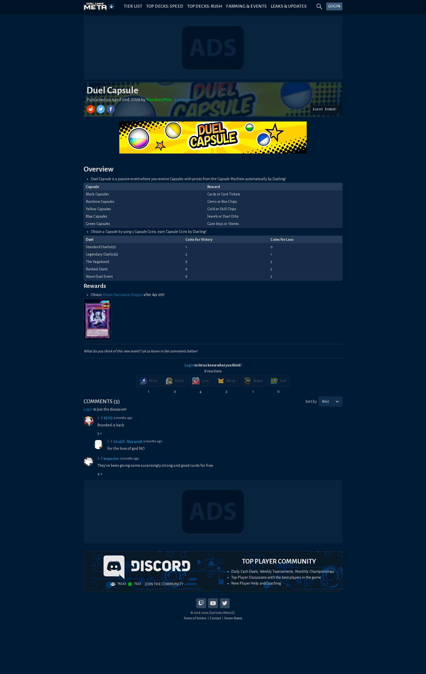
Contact (215, 618)
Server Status (233, 618)
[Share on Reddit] (91, 109)
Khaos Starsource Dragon (123, 295)
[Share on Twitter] (101, 109)
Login (189, 365)
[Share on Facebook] (110, 109)
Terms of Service (195, 618)
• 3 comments (184, 99)
